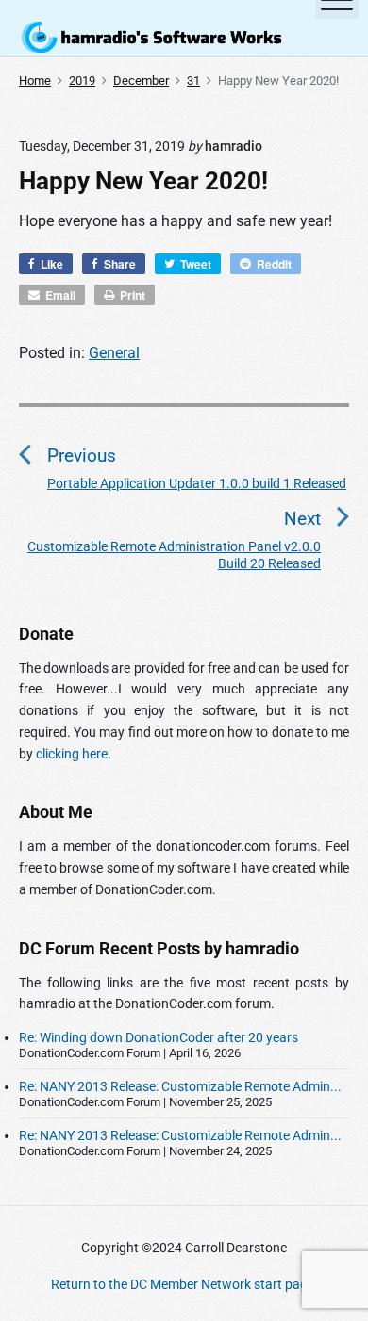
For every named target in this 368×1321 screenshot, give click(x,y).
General (114, 353)
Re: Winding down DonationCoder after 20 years (158, 1037)
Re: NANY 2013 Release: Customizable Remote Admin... (180, 1086)
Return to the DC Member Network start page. (184, 1284)
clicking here (72, 753)
